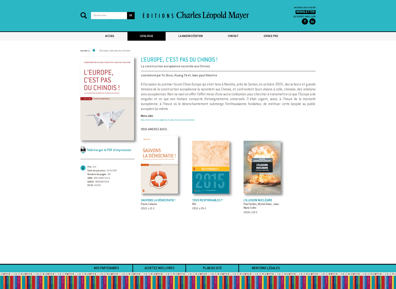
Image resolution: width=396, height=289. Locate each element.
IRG (194, 204)
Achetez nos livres (159, 268)
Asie (142, 120)
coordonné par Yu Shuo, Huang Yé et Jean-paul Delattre (179, 75)
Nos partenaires (106, 268)
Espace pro (271, 36)
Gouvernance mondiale (184, 120)
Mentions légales (266, 268)
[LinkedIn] (312, 21)
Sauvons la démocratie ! (158, 200)
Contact (233, 36)
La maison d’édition (190, 36)
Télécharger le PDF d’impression (109, 150)
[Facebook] (305, 21)
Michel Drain (265, 204)
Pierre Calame (149, 204)
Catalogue (146, 36)
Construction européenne (156, 120)
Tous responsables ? (207, 200)
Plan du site (212, 268)
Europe (171, 120)
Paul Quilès (250, 204)
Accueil (110, 36)
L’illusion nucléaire (258, 200)
